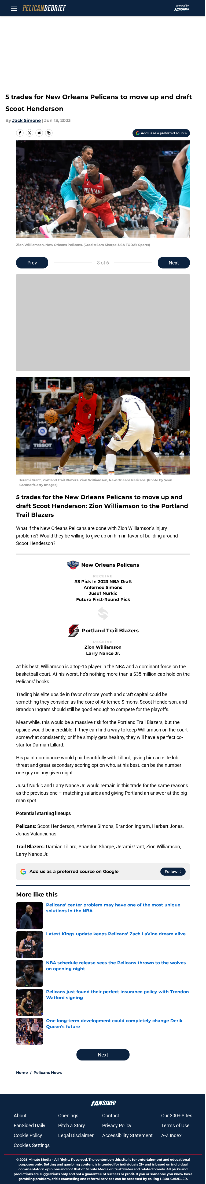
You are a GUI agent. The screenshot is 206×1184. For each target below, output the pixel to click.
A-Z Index (171, 1135)
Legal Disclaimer (76, 1135)
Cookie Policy (28, 1135)
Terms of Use (175, 1125)
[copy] (49, 133)
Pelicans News (48, 1072)
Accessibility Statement (127, 1135)
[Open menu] (14, 8)
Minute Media (39, 1159)
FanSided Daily (29, 1125)
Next (174, 263)
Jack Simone (26, 120)
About (20, 1115)
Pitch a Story (71, 1125)
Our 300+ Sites (176, 1115)
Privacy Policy (116, 1125)
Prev (32, 263)
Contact (110, 1115)
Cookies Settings (32, 1145)
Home (22, 1072)
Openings (68, 1115)
